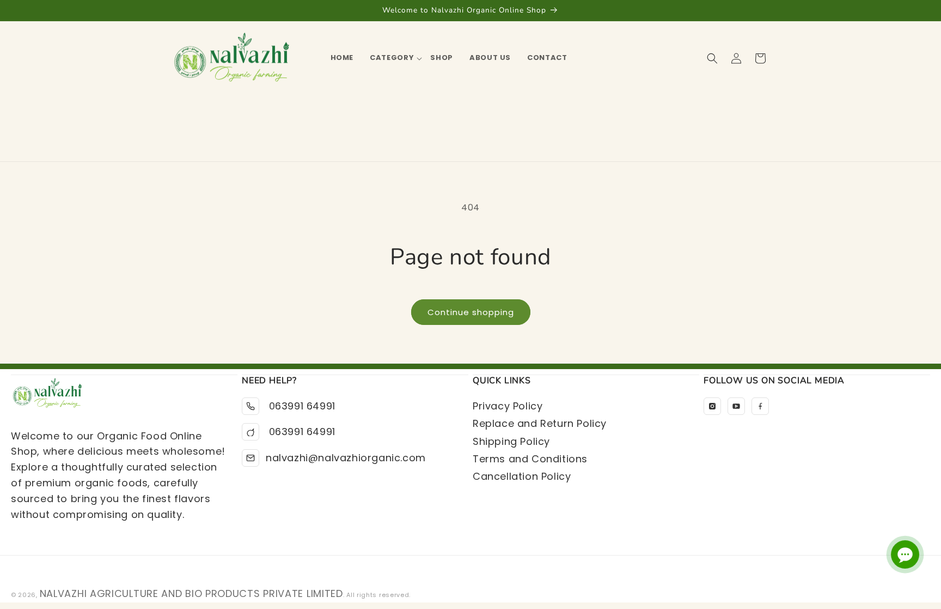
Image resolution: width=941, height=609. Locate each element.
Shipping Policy (511, 441)
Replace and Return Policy (540, 423)
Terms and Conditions (530, 459)
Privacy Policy (507, 406)
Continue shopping (470, 312)
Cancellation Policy (522, 476)
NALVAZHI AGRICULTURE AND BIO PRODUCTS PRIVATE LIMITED (191, 593)
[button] (392, 58)
